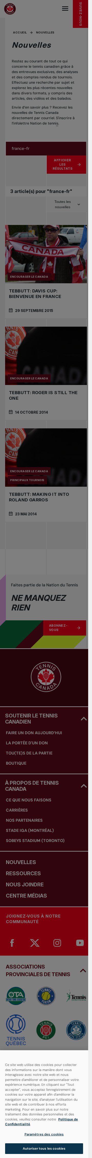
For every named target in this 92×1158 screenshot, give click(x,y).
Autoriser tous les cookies (44, 1148)
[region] (44, 1104)
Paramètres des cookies (44, 1134)
